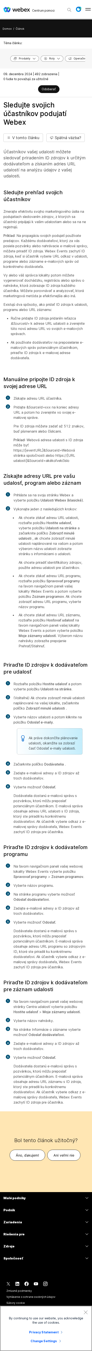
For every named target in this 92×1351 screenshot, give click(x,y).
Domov (7, 28)
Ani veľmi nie (63, 1155)
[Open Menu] (88, 9)
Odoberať (49, 89)
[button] (78, 9)
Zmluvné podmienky (19, 1290)
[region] (46, 1328)
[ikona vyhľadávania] (69, 10)
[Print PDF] (34, 89)
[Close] (85, 1312)
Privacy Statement (43, 1332)
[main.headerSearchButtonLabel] (69, 8)
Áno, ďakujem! (27, 1155)
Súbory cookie (15, 1302)
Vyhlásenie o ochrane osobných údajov (30, 1296)
